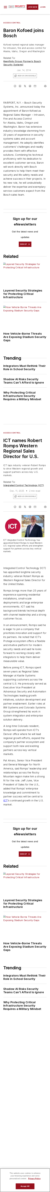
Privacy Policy (34, 1179)
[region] (25, 1180)
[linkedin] (20, 86)
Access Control (11, 23)
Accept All (25, 1186)
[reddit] (30, 86)
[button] (5, 7)
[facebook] (15, 86)
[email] (35, 86)
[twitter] (25, 86)
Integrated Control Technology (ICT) (23, 485)
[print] (45, 86)
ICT (5, 800)
